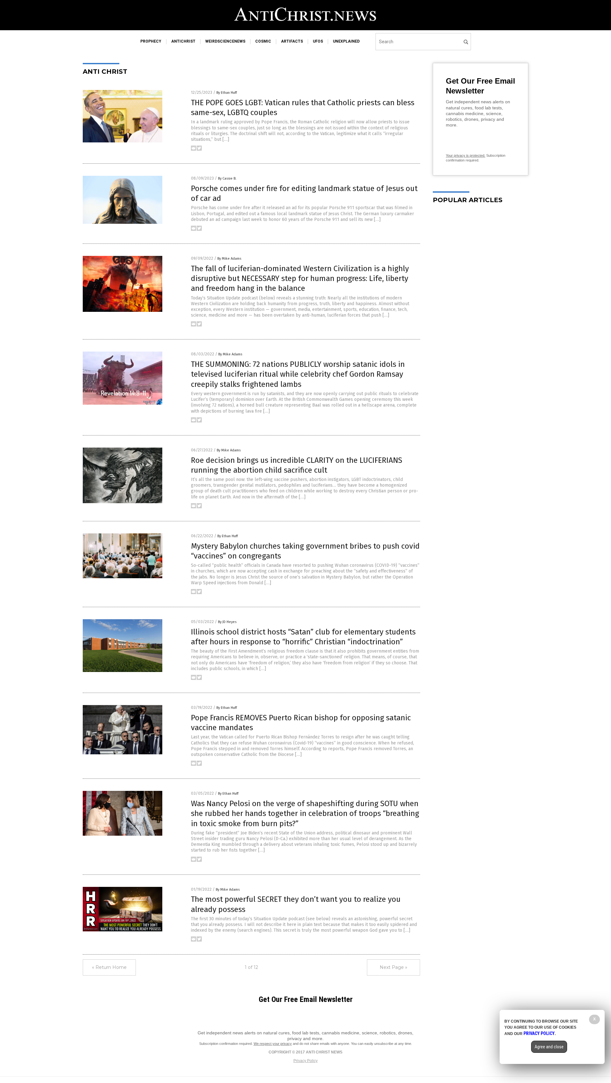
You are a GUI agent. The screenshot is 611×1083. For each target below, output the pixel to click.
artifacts (292, 41)
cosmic (263, 41)
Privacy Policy (305, 1061)
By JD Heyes (227, 622)
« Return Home (109, 967)
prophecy (150, 41)
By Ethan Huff (226, 93)
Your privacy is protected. (465, 155)
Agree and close (549, 1046)
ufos (318, 41)
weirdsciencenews (225, 41)
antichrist (183, 41)
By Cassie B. (227, 178)
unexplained (346, 41)
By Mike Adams (229, 259)
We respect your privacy (273, 1043)
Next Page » (393, 967)
